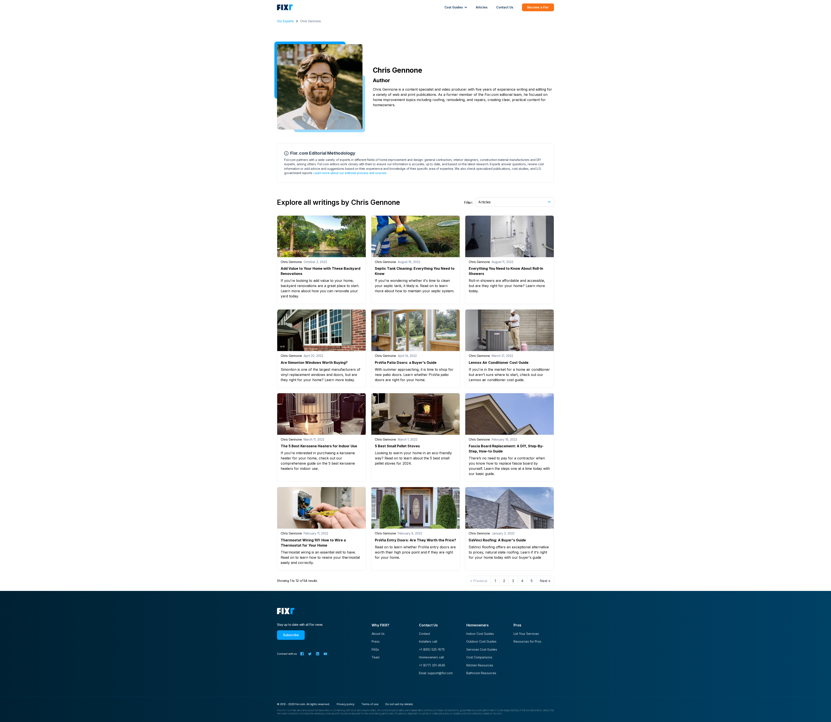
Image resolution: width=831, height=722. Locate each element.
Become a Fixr (538, 7)
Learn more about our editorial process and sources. (350, 173)
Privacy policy (345, 704)
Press (376, 641)
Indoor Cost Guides (480, 633)
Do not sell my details (399, 704)
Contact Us (504, 7)
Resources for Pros (527, 641)
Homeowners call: (431, 657)
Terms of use (369, 704)
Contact (424, 633)
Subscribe (291, 635)
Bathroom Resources (481, 673)
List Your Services (526, 633)
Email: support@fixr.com (436, 673)
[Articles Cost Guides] (514, 201)
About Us (378, 633)
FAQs (375, 649)
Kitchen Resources (479, 665)
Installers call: (428, 641)
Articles (482, 7)
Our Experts (285, 21)
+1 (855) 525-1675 (432, 649)
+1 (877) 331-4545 (432, 665)
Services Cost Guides (481, 649)
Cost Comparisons (479, 657)
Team (376, 657)
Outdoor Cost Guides (481, 641)
